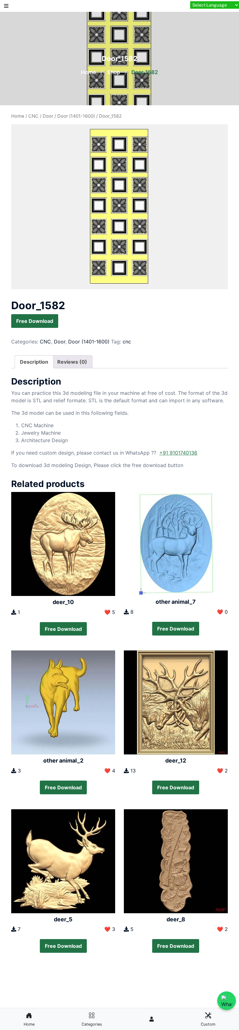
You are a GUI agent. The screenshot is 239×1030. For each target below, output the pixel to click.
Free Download (34, 321)
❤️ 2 (222, 771)
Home (88, 72)
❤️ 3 (109, 929)
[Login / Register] (151, 1019)
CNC (33, 116)
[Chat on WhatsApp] (226, 1000)
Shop (113, 72)
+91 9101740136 (178, 453)
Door (48, 116)
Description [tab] (34, 362)
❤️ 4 (109, 771)
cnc (127, 341)
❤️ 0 (222, 612)
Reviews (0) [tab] (72, 362)
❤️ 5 (109, 612)
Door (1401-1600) (76, 116)
